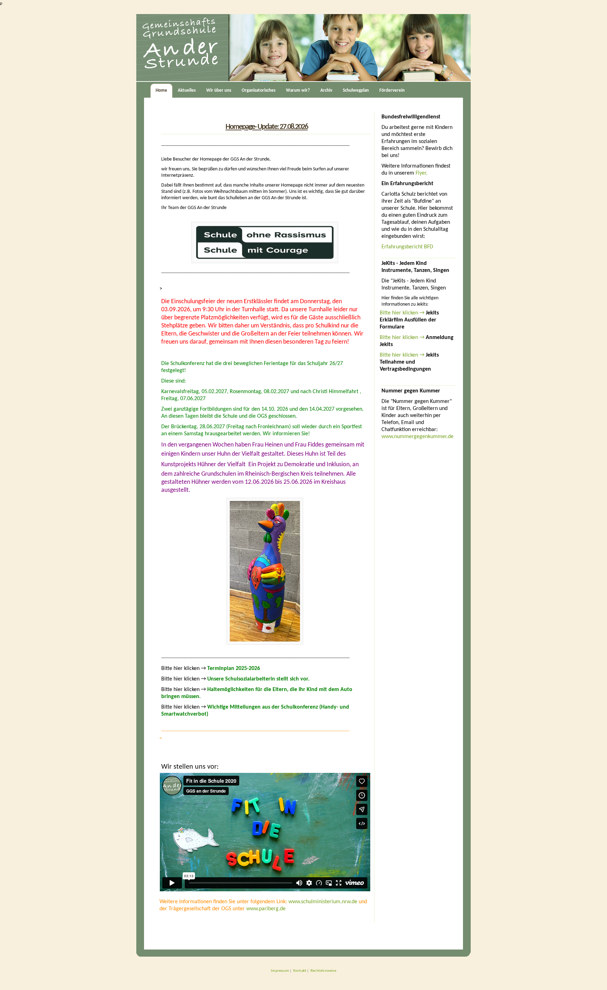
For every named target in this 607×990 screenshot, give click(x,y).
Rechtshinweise (323, 971)
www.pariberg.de (266, 909)
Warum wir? (298, 90)
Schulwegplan (356, 90)
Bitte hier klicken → (403, 313)
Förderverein (392, 90)
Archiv (326, 90)
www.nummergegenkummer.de (417, 436)
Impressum (280, 971)
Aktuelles (187, 90)
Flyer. (421, 173)
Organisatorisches (258, 90)
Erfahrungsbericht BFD (407, 247)
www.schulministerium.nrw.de (322, 902)
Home (161, 90)
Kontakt (299, 971)
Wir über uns (218, 90)
